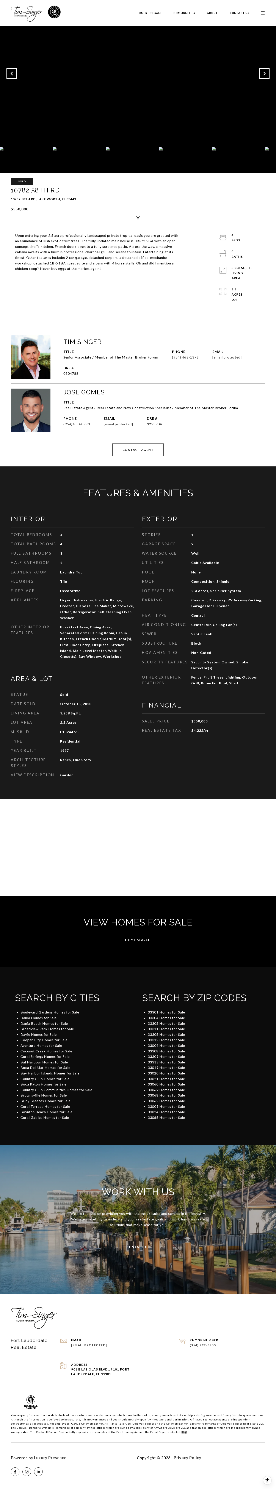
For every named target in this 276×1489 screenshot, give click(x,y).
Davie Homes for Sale (38, 1034)
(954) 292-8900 (203, 1345)
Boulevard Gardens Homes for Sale (49, 1012)
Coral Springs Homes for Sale (45, 1056)
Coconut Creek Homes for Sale (46, 1051)
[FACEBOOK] (15, 1471)
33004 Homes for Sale (166, 1045)
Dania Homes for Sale (38, 1018)
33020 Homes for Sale (166, 1073)
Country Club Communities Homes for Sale (56, 1090)
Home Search (138, 940)
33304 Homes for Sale (166, 1018)
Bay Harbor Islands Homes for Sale (50, 1073)
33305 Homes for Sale (166, 1023)
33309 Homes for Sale (166, 1056)
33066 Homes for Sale (166, 1117)
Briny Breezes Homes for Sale (45, 1101)
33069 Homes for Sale (166, 1090)
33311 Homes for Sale (166, 1029)
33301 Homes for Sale (166, 1012)
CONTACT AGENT (138, 450)
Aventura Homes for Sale (41, 1045)
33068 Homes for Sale (166, 1095)
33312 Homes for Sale (166, 1040)
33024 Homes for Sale (166, 1112)
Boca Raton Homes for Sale (43, 1084)
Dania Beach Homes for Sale (44, 1023)
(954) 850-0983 (76, 424)
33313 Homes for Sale (166, 1062)
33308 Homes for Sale (166, 1051)
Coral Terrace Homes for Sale (45, 1106)
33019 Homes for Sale (166, 1067)
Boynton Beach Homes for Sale (46, 1112)
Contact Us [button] (138, 1247)
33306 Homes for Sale (166, 1034)
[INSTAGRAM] (26, 1471)
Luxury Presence (50, 1457)
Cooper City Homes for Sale (43, 1040)
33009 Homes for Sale (166, 1106)
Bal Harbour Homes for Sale (44, 1062)
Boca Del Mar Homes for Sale (45, 1067)
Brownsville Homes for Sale (43, 1095)
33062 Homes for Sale (166, 1101)
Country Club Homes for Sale (44, 1079)
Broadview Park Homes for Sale (47, 1029)
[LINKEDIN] (38, 1471)
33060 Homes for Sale (166, 1084)
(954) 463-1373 (185, 357)
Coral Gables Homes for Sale (44, 1117)
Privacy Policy (187, 1457)
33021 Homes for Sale (166, 1079)
